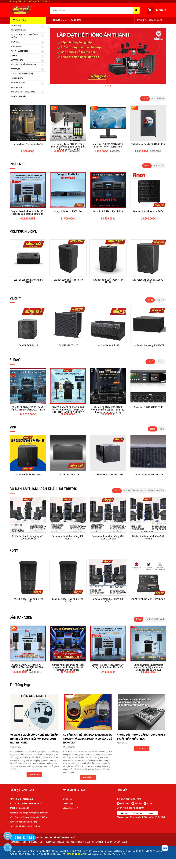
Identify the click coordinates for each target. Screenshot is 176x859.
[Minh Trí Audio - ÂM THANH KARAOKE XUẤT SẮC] (21, 9)
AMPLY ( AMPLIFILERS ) (20, 51)
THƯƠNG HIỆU (16, 26)
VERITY (160, 300)
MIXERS (14, 55)
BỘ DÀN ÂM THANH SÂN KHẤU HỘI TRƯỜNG (24, 36)
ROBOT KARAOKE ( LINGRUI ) (22, 74)
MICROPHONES (17, 60)
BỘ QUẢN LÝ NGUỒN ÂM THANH (23, 65)
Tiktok (149, 803)
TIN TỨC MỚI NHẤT (18, 96)
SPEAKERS (15, 42)
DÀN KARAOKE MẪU (18, 30)
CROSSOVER (15, 69)
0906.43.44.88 (155, 20)
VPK (162, 429)
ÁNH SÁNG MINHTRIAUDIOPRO (23, 92)
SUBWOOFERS (16, 46)
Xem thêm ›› (34, 775)
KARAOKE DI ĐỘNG (18, 83)
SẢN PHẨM (76, 20)
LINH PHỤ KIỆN (17, 78)
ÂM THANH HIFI (17, 87)
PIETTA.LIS (159, 165)
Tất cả (145, 98)
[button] (156, 10)
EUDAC (161, 361)
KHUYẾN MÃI (58, 20)
